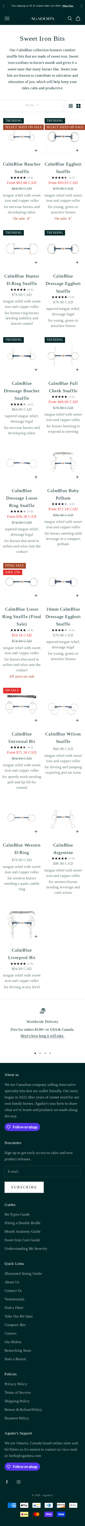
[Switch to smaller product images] (78, 106)
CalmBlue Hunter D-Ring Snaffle (21, 280)
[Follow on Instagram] (18, 1482)
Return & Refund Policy (23, 1409)
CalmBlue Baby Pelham (63, 494)
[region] (42, 1027)
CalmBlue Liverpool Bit (21, 954)
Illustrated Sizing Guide (23, 1273)
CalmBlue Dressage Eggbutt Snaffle (63, 283)
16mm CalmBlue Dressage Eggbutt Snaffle (63, 616)
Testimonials (14, 1299)
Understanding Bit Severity (26, 1248)
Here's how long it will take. (42, 1036)
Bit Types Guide (17, 1214)
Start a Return (15, 1359)
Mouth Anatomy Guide (23, 1231)
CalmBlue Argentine (63, 849)
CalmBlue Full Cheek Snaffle (63, 387)
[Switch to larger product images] (71, 106)
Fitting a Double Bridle (23, 1223)
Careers (11, 1333)
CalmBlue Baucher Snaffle (22, 168)
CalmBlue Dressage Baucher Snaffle (22, 391)
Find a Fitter (14, 1308)
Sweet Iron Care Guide (22, 1240)
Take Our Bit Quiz (19, 1316)
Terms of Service (18, 1392)
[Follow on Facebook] (7, 1482)
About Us (12, 1282)
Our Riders (13, 1342)
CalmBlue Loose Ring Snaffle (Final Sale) (21, 616)
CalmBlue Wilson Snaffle (63, 738)
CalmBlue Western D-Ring (22, 849)
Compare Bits (15, 1325)
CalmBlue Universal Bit (21, 738)
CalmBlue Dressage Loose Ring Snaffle (22, 498)
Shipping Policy (17, 1401)
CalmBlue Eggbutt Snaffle (63, 168)
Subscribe (24, 1187)
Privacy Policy (16, 1384)
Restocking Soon (18, 1350)
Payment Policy (17, 1418)
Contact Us (13, 1290)
